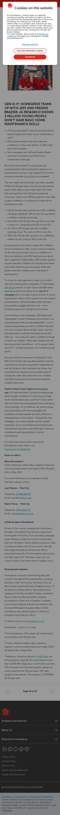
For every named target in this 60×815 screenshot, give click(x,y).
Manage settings (30, 44)
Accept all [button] (30, 57)
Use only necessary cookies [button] (30, 50)
